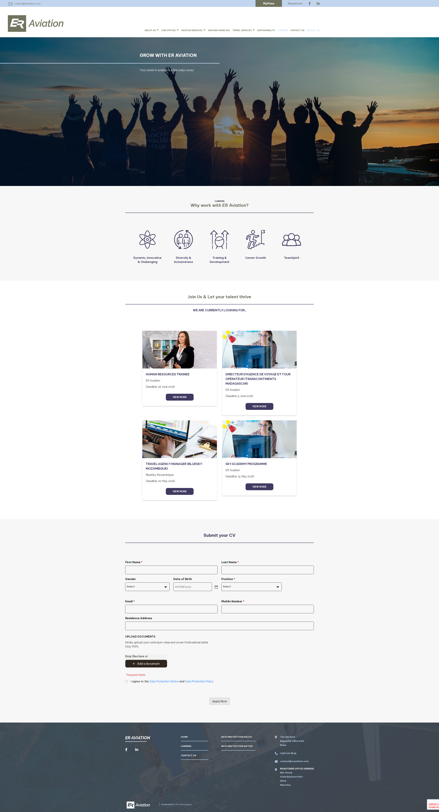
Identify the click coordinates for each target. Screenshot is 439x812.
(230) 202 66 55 (288, 753)
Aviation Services (192, 30)
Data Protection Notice (164, 681)
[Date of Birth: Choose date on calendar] (216, 586)
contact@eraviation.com (27, 3)
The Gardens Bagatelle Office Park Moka (292, 741)
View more (180, 397)
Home (184, 737)
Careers (283, 30)
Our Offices (168, 30)
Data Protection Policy (199, 681)
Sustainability (266, 30)
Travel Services (242, 30)
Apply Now (219, 701)
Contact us (297, 30)
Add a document (148, 663)
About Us (150, 30)
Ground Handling (219, 30)
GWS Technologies (183, 804)
